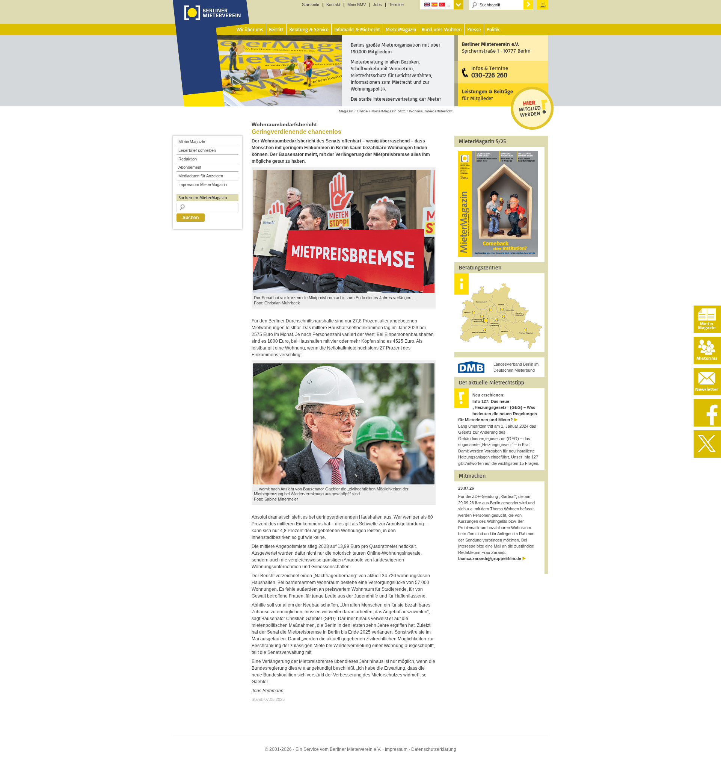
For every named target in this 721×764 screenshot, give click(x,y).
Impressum (396, 749)
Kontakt (333, 5)
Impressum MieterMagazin (202, 184)
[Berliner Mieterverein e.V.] (211, 20)
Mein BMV (356, 5)
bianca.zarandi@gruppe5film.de (489, 558)
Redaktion (187, 159)
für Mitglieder (487, 94)
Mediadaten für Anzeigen (200, 176)
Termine (396, 5)
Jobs (377, 5)
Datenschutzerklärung (433, 749)
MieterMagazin (191, 141)
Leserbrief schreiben (197, 150)
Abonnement (189, 167)
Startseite (310, 5)
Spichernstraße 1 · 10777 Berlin (496, 47)
